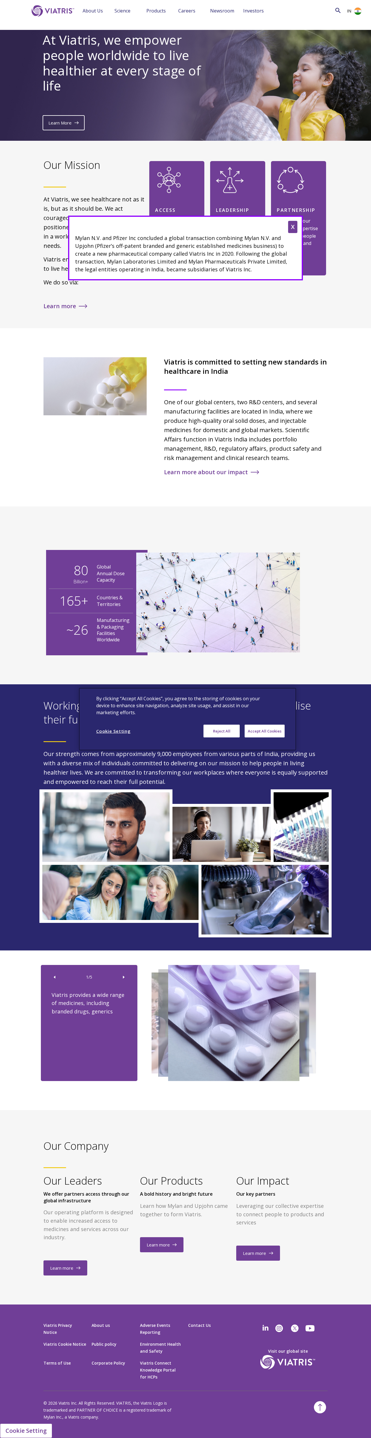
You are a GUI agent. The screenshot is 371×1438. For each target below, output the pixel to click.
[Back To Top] (320, 1407)
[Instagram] (279, 1328)
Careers (186, 11)
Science (122, 11)
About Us (93, 11)
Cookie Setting (26, 1431)
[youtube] (310, 1328)
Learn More (60, 123)
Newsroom (222, 11)
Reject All (221, 730)
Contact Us (199, 1325)
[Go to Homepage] (51, 20)
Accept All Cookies (264, 730)
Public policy (104, 1344)
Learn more (59, 306)
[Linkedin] (265, 1328)
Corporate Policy (108, 1363)
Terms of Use (57, 1363)
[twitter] (295, 1328)
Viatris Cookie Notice (64, 1344)
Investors (253, 11)
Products (156, 11)
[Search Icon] (338, 10)
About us (101, 1325)
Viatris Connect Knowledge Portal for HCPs (158, 1370)
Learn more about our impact (206, 472)
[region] (187, 719)
